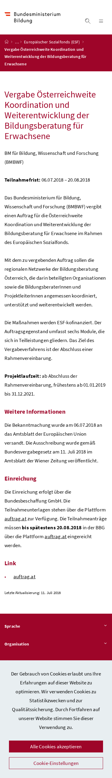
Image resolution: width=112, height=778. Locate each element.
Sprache (12, 626)
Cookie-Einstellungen (56, 763)
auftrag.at (15, 518)
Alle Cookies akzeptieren (56, 746)
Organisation (16, 644)
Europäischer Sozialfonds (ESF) (52, 42)
